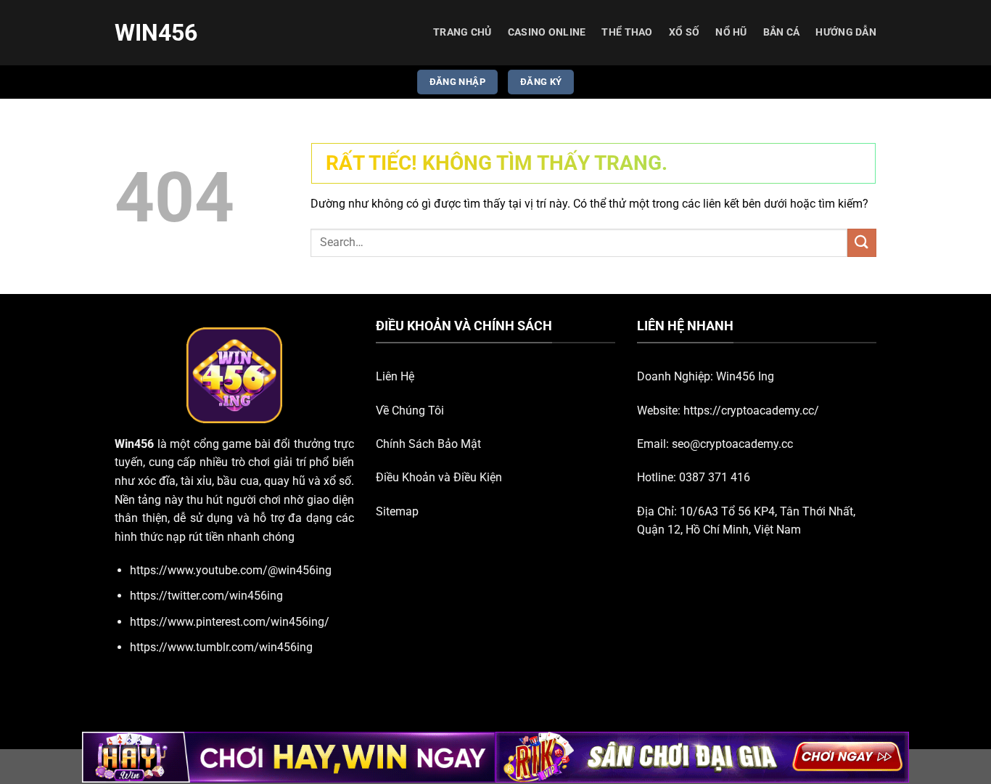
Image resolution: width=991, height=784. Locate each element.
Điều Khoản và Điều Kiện (439, 477)
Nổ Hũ (731, 32)
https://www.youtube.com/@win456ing (231, 570)
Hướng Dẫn (845, 32)
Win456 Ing (745, 376)
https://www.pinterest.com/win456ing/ (229, 622)
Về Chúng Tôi (410, 410)
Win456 (156, 32)
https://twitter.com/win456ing (206, 596)
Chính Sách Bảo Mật (428, 444)
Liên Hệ (395, 376)
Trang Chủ (462, 32)
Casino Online (547, 32)
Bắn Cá (781, 32)
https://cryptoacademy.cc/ (751, 410)
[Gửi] (861, 243)
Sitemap (397, 511)
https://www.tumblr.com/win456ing (221, 647)
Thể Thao (626, 32)
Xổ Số (684, 32)
